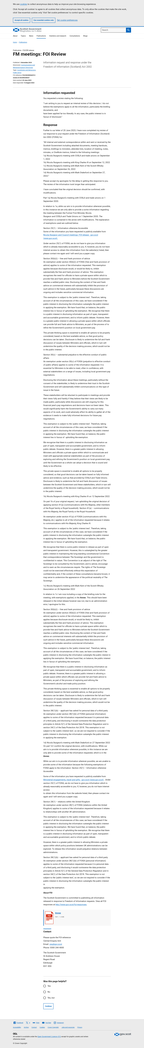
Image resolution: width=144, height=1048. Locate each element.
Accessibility (17, 1027)
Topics (23, 36)
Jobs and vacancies (68, 1027)
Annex (58, 913)
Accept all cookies (21, 20)
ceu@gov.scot (55, 944)
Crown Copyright (53, 1027)
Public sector (17, 72)
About (15, 36)
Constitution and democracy (26, 70)
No (49, 992)
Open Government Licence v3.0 (49, 1037)
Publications (41, 36)
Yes (49, 986)
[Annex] (49, 917)
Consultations (75, 36)
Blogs (85, 36)
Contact (34, 1027)
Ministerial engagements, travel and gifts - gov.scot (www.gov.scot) (73, 780)
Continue (48, 1006)
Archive (26, 1027)
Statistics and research (57, 36)
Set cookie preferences (67, 20)
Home (15, 42)
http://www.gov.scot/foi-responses (71, 904)
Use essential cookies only (44, 20)
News (31, 36)
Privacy (79, 1027)
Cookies (42, 1027)
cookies (23, 4)
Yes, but (51, 998)
